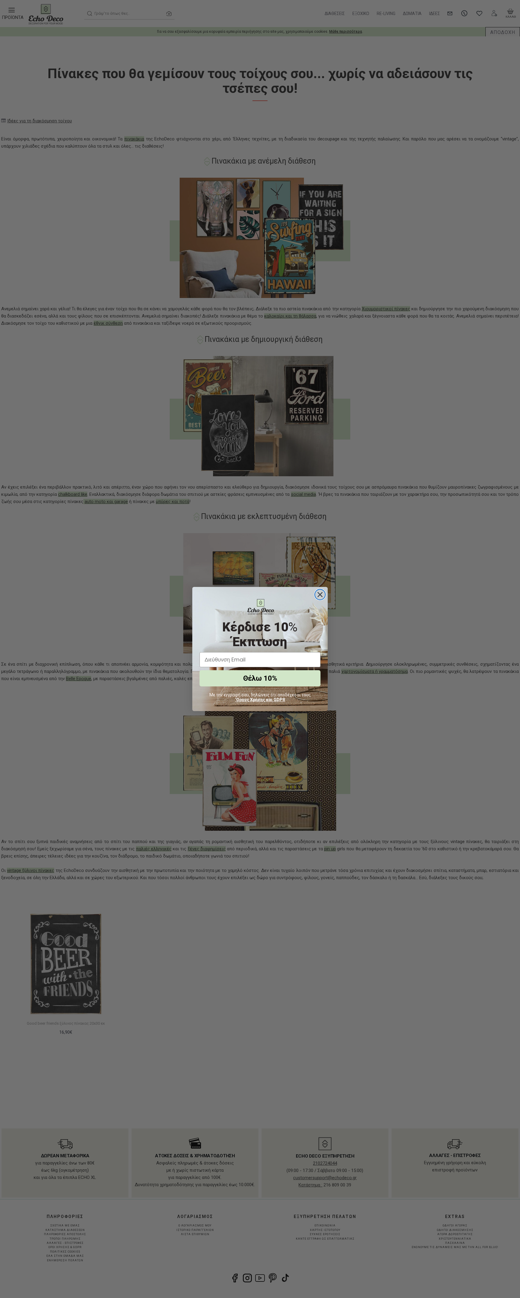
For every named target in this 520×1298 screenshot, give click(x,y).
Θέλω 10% (260, 678)
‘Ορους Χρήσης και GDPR (260, 699)
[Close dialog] (320, 594)
